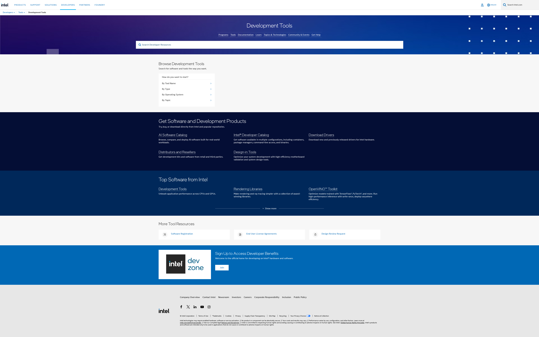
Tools (233, 34)
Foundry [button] (100, 5)
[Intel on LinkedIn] (195, 307)
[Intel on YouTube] (202, 307)
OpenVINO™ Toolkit (323, 189)
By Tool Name (169, 83)
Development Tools (173, 189)
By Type (166, 89)
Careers (248, 297)
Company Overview (190, 297)
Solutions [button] (51, 5)
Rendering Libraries (248, 189)
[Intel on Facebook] (181, 307)
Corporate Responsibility (266, 297)
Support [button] (35, 5)
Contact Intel (209, 297)
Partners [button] (84, 5)
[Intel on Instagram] (209, 307)
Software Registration (182, 233)
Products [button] (20, 5)
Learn (258, 34)
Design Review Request (333, 233)
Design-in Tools (245, 152)
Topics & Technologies (275, 34)
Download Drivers (321, 135)
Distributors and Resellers (177, 152)
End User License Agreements (261, 233)
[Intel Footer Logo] (164, 310)
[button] (269, 141)
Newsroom (223, 297)
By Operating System (172, 94)
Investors (236, 297)
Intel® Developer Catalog (251, 135)
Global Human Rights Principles (352, 323)
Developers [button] (68, 5)
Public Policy (300, 297)
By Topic (166, 100)
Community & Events (298, 34)
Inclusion (286, 297)
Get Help (316, 34)
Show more (271, 208)
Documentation (245, 34)
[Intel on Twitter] (188, 307)
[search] (140, 45)
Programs (223, 34)
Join (222, 267)
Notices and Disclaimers (230, 323)
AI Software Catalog (173, 135)
